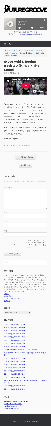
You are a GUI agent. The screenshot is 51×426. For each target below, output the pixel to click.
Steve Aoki (8, 145)
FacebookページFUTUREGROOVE (16, 401)
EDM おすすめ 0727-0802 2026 (14, 330)
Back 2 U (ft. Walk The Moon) (19, 119)
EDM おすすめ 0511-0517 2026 (14, 374)
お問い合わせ (8, 296)
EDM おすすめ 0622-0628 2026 (14, 346)
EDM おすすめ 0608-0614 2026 (14, 361)
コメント (8, 188)
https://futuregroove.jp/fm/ (31, 34)
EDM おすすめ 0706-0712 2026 (14, 340)
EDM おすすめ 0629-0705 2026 (14, 343)
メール (6, 222)
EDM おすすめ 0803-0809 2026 (14, 327)
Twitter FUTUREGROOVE (13, 404)
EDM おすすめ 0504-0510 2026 (14, 377)
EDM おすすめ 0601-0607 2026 (14, 364)
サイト (6, 231)
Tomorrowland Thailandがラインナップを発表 (20, 349)
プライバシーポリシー (12, 298)
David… (25, 165)
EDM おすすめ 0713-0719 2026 (14, 337)
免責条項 (7, 301)
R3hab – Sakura (25, 157)
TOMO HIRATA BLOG (11, 408)
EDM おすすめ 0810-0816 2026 (14, 324)
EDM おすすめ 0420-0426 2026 (14, 389)
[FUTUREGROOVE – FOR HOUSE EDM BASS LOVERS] (25, 9)
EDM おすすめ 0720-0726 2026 (14, 334)
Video (15, 145)
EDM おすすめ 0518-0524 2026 (14, 371)
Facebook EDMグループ (12, 406)
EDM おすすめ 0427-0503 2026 (14, 386)
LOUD (6, 277)
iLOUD (6, 294)
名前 (5, 212)
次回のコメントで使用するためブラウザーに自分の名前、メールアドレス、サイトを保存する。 (36, 243)
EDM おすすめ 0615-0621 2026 (14, 358)
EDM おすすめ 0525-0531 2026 (14, 368)
